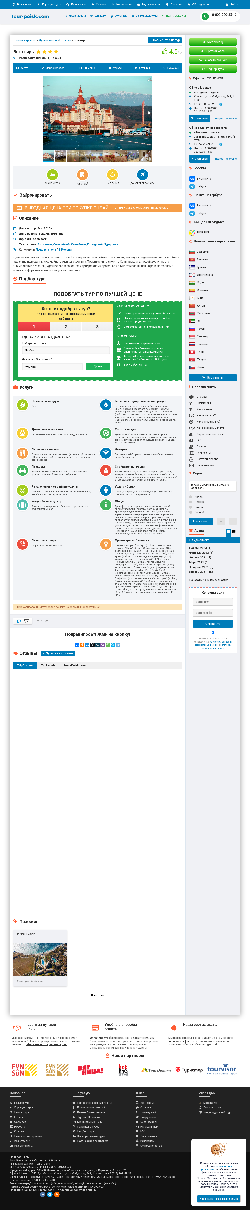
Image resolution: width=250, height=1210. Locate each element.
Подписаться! (125, 169)
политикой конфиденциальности (124, 163)
